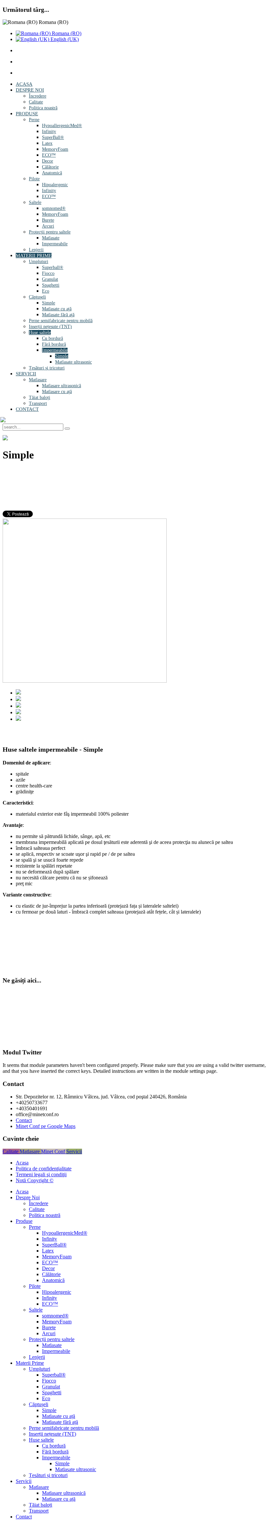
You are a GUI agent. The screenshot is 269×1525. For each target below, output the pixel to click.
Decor (47, 161)
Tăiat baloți (39, 397)
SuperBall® (53, 137)
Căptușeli (37, 297)
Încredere (37, 96)
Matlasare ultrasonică (61, 385)
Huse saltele (40, 332)
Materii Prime (34, 255)
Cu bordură (52, 338)
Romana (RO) (66, 33)
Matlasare (38, 379)
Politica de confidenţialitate (44, 1168)
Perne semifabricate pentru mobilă (61, 320)
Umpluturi (38, 261)
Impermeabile (55, 243)
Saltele (35, 202)
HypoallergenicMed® (62, 125)
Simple (48, 302)
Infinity (49, 131)
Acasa (24, 84)
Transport (38, 403)
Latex (47, 143)
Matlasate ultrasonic (73, 362)
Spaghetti (50, 285)
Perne (34, 119)
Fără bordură (54, 344)
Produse (27, 113)
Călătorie (50, 167)
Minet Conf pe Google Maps (45, 1126)
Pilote (34, 178)
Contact (27, 409)
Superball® (52, 267)
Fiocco (48, 273)
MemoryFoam (55, 149)
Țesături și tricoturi (47, 367)
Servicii (26, 373)
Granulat (50, 279)
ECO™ (49, 155)
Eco (45, 291)
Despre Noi (30, 90)
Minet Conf (53, 1151)
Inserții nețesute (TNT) (50, 326)
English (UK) (64, 39)
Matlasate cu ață (57, 308)
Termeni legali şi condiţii (41, 1174)
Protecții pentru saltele (50, 232)
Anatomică (52, 172)
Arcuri (48, 226)
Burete (48, 220)
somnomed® (54, 208)
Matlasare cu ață (57, 391)
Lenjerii (36, 249)
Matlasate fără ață (58, 314)
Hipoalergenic (55, 184)
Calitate (36, 101)
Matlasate (50, 237)
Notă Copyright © (34, 1180)
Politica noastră (43, 107)
